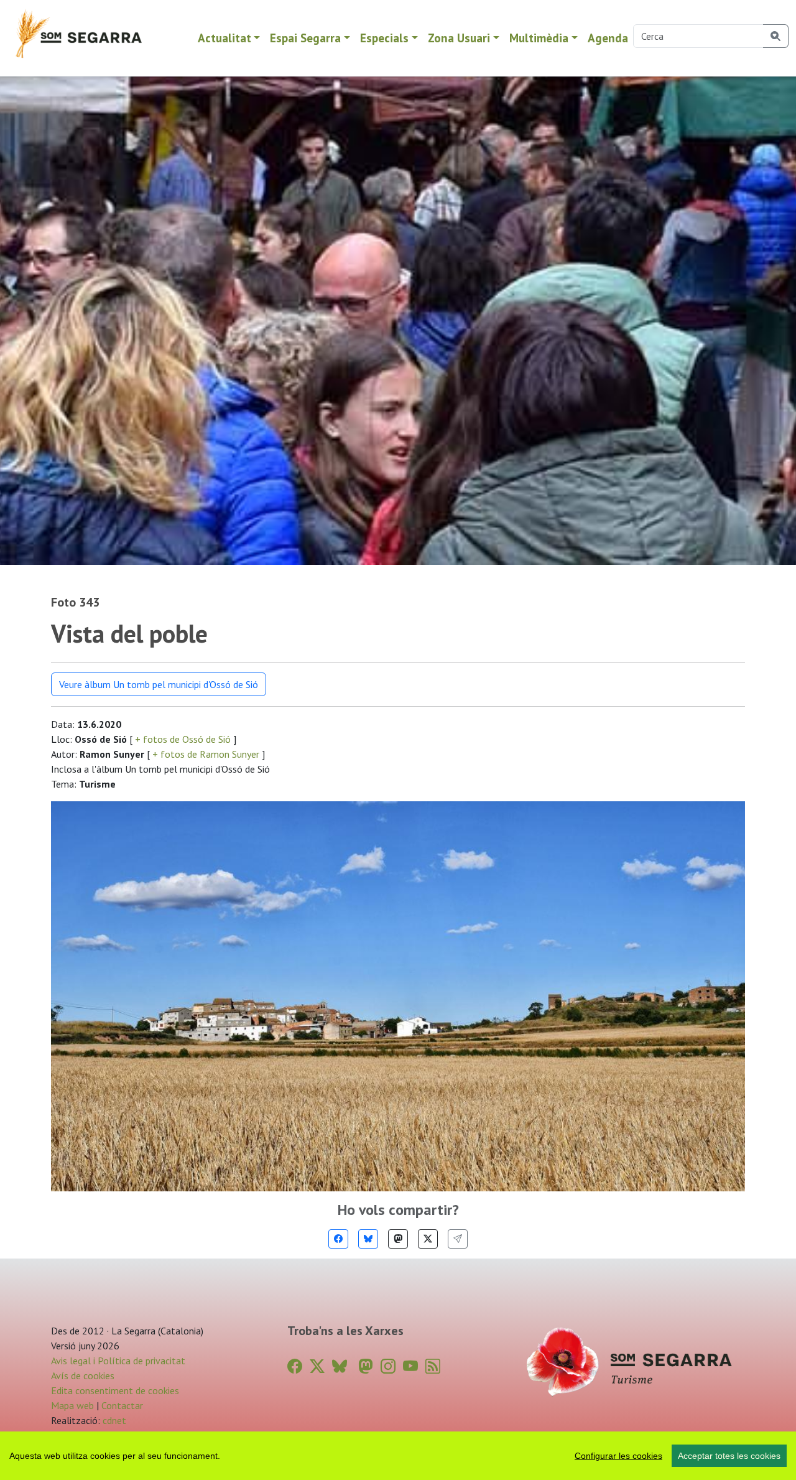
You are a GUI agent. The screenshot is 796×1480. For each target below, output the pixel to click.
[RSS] (432, 1366)
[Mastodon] (398, 1239)
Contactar (122, 1405)
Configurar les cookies (618, 1456)
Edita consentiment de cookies (115, 1390)
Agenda (608, 37)
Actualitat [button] (224, 37)
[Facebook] (338, 1239)
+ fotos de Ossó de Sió (182, 739)
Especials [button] (384, 37)
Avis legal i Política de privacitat (118, 1360)
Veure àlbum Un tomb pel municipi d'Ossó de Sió (158, 684)
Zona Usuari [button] (459, 37)
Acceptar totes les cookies (729, 1456)
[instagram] (388, 1366)
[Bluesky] (368, 1239)
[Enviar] (458, 1239)
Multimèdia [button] (538, 37)
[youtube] (410, 1366)
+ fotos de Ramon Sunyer (206, 754)
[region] (398, 1455)
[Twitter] (428, 1239)
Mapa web (72, 1405)
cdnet (113, 1420)
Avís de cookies (82, 1375)
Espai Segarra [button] (305, 37)
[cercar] (776, 36)
